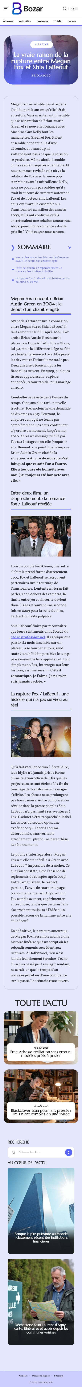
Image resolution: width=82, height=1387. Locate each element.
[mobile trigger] (7, 8)
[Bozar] (27, 8)
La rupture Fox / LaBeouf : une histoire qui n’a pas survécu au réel (42, 280)
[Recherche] (65, 9)
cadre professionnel (28, 637)
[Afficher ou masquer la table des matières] (61, 247)
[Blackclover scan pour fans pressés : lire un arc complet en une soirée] (41, 1096)
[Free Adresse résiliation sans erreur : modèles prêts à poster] (41, 1037)
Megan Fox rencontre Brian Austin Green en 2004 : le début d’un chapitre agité (42, 259)
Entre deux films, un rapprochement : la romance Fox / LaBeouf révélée (39, 269)
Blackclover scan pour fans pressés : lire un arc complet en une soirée (41, 1112)
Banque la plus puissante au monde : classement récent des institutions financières (41, 1237)
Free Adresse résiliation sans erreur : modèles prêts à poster (41, 1054)
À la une (41, 44)
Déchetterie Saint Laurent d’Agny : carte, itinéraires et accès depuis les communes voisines (41, 1328)
